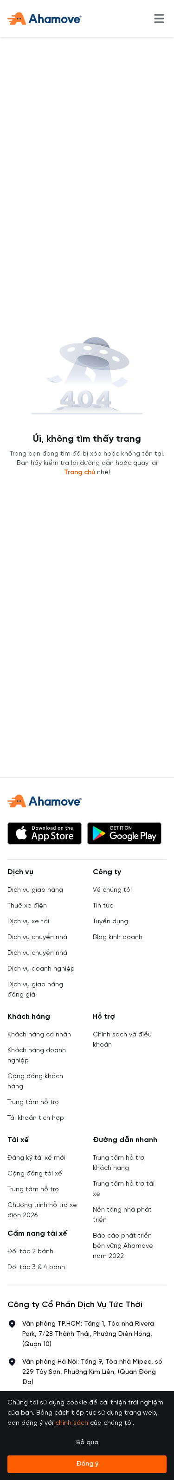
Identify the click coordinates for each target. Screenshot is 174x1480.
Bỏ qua (87, 1442)
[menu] (159, 18)
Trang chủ (79, 472)
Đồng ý (87, 1464)
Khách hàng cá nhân (39, 1034)
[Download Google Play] (124, 833)
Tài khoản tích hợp (35, 1118)
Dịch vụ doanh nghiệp (41, 968)
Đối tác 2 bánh (30, 1251)
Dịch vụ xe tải (28, 921)
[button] (44, 833)
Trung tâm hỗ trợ (33, 1102)
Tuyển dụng (110, 921)
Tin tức (103, 905)
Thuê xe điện (27, 905)
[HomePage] (44, 18)
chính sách (71, 1423)
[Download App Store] (44, 833)
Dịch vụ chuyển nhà (37, 937)
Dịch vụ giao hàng (35, 890)
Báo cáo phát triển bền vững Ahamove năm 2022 (123, 1246)
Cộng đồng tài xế (34, 1173)
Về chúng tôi (112, 890)
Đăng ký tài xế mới (36, 1158)
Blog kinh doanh (117, 937)
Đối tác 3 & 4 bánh (36, 1267)
